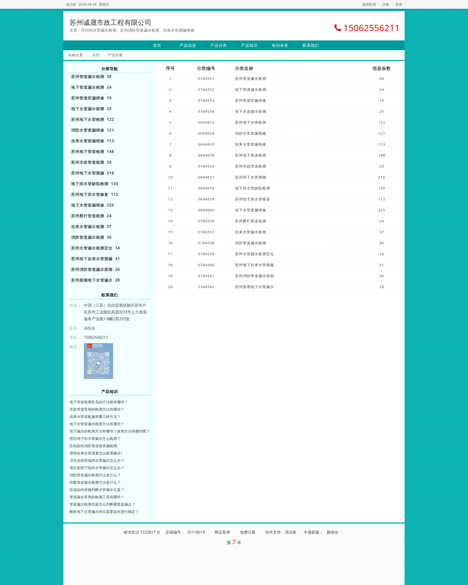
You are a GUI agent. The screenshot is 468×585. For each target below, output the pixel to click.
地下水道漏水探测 (250, 111)
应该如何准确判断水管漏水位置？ (96, 489)
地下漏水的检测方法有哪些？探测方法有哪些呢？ (109, 431)
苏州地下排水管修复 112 (94, 194)
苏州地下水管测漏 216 (92, 173)
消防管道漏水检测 (250, 242)
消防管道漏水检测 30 (91, 237)
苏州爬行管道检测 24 (91, 215)
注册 (385, 4)
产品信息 (188, 45)
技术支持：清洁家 (280, 532)
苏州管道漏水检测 (250, 78)
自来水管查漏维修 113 (92, 140)
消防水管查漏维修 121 (92, 130)
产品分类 (218, 45)
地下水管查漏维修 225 (92, 205)
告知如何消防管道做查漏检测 (93, 445)
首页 (157, 45)
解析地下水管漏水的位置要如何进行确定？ (104, 511)
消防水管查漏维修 (250, 133)
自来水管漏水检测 (250, 231)
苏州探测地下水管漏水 (254, 286)
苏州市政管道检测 (250, 166)
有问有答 (280, 45)
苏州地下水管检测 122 (92, 119)
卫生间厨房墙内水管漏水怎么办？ (96, 460)
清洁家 (71, 4)
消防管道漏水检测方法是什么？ (95, 474)
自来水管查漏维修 (250, 144)
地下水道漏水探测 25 (91, 108)
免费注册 (247, 532)
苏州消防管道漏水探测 (254, 275)
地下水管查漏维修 (250, 210)
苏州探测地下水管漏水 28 (95, 280)
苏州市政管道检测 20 (91, 162)
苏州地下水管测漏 (250, 177)
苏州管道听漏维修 (250, 100)
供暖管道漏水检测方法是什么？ (95, 482)
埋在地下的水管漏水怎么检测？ (95, 438)
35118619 (196, 532)
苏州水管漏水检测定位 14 (95, 248)
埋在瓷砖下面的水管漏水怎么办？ (96, 467)
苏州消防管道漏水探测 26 (95, 269)
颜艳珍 (332, 532)
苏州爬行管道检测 (250, 220)
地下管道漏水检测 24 (91, 87)
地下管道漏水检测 (250, 89)
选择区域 (369, 4)
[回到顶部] (462, 578)
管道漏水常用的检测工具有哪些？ (96, 496)
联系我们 (310, 45)
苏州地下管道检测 (250, 155)
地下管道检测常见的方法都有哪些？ (98, 401)
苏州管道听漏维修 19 (91, 98)
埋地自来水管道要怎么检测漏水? (95, 453)
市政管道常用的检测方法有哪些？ (96, 409)
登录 (398, 4)
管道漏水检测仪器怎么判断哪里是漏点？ (102, 504)
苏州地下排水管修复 (252, 199)
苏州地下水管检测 (250, 122)
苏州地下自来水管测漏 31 (95, 258)
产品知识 (249, 45)
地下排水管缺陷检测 (252, 188)
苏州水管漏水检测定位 (254, 253)
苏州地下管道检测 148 (92, 151)
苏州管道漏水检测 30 (91, 76)
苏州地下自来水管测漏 (254, 264)
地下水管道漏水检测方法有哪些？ (96, 423)
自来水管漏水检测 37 (91, 226)
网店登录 (222, 532)
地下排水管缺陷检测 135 (94, 183)
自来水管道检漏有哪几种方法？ (95, 416)
